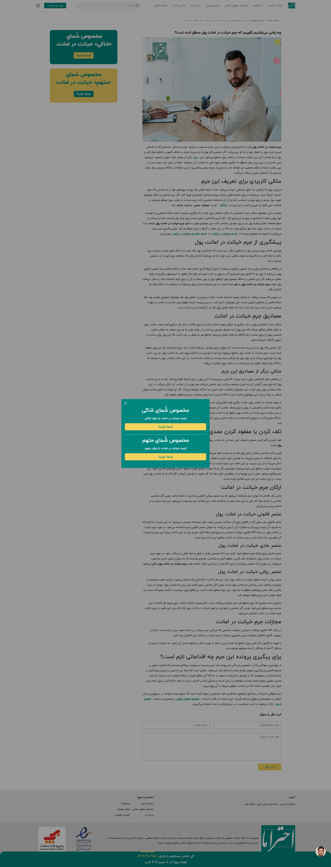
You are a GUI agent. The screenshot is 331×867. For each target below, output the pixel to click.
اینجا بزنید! (165, 427)
